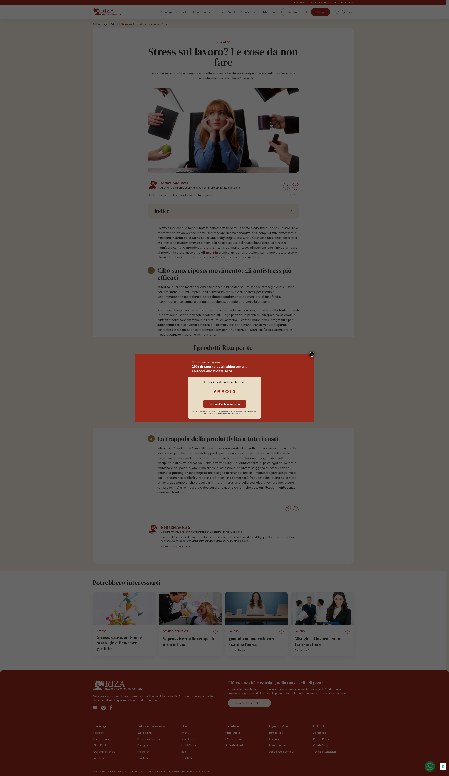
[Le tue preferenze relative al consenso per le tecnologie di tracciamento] (443, 766)
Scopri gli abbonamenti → (224, 403)
